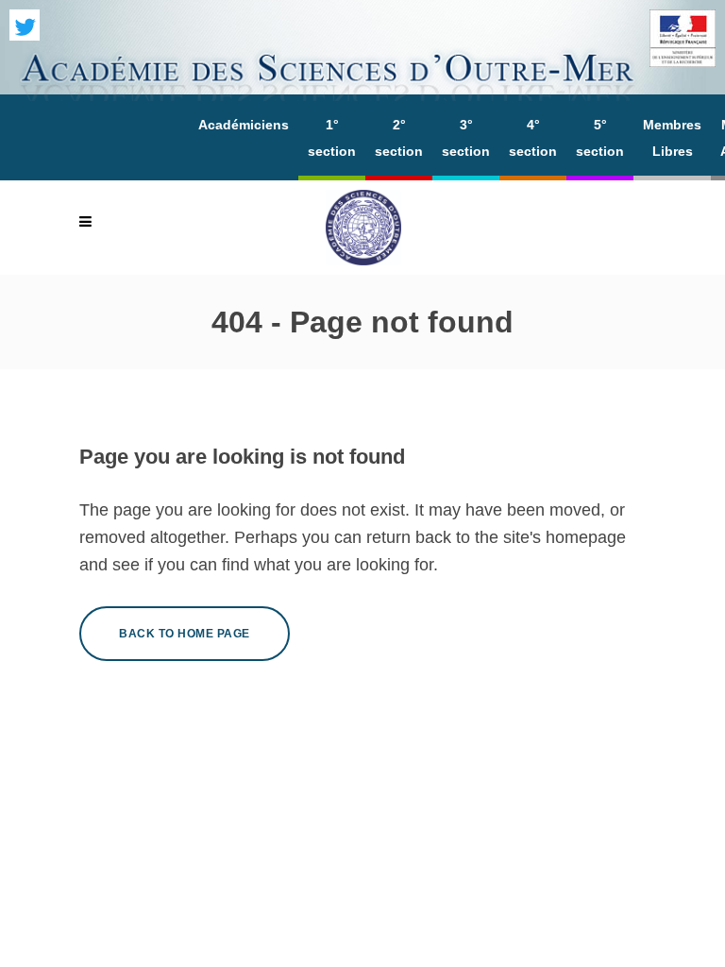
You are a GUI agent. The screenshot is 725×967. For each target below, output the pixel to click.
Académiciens (243, 124)
